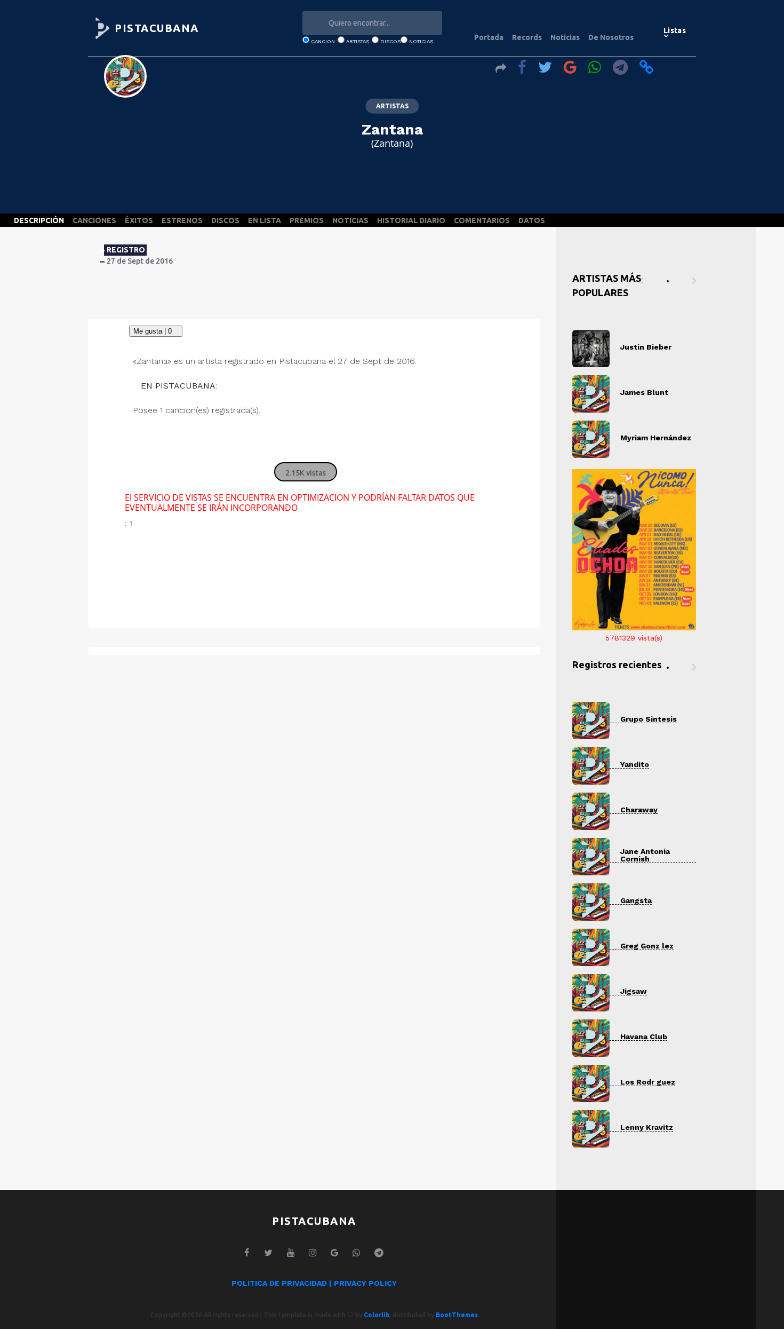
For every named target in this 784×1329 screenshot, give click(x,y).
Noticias (565, 37)
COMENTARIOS (482, 220)
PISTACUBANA (157, 28)
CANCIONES (94, 220)
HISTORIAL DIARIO (411, 220)
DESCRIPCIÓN (39, 220)
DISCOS (225, 220)
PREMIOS (307, 220)
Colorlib (376, 1314)
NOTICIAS (350, 220)
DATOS (531, 220)
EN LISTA (264, 220)
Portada (488, 37)
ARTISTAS (392, 105)
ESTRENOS (182, 220)
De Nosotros (611, 37)
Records (527, 37)
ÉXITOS (139, 220)
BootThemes (457, 1314)
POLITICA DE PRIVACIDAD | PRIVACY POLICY (314, 1283)
